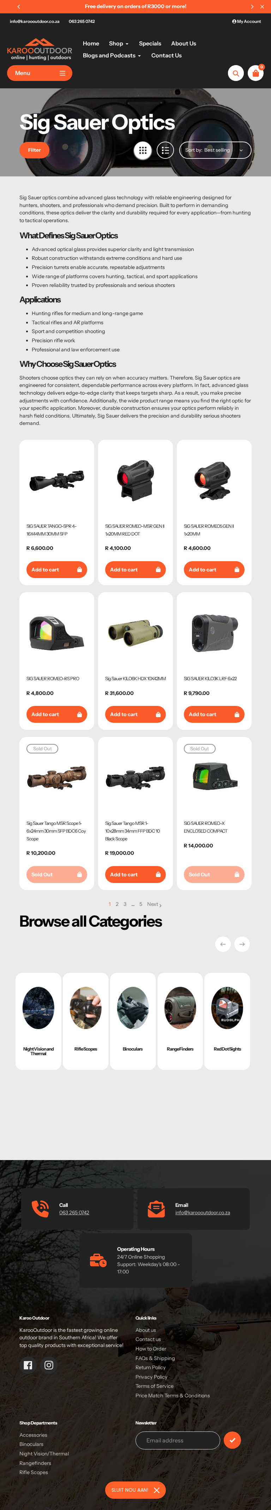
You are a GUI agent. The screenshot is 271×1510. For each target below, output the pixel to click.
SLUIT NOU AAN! (130, 1489)
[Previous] (19, 6)
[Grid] (142, 150)
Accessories (33, 1435)
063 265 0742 (82, 21)
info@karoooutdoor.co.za (35, 21)
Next (152, 904)
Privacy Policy (152, 1377)
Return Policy (151, 1367)
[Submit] (232, 1440)
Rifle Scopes (33, 1472)
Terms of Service (155, 1386)
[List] (165, 150)
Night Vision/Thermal (44, 1454)
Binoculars (31, 1444)
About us (146, 1330)
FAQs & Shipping (155, 1358)
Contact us (148, 1339)
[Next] (251, 6)
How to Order (151, 1349)
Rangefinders (35, 1463)
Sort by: (194, 150)
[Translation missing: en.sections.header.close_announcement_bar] (262, 6)
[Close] (156, 1490)
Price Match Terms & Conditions (173, 1395)
